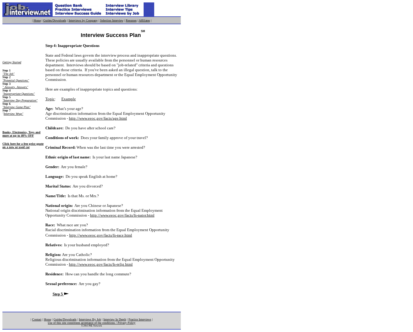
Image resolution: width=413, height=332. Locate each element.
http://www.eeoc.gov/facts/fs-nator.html (122, 215)
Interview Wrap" (13, 113)
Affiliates (144, 20)
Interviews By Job (90, 319)
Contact (36, 319)
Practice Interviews (139, 319)
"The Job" (8, 73)
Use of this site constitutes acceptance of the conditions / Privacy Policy (91, 322)
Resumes (131, 20)
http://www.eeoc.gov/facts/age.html (98, 118)
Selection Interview (111, 20)
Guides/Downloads (54, 20)
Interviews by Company (83, 20)
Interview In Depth (114, 319)
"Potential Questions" (15, 80)
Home (37, 20)
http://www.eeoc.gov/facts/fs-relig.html (101, 264)
